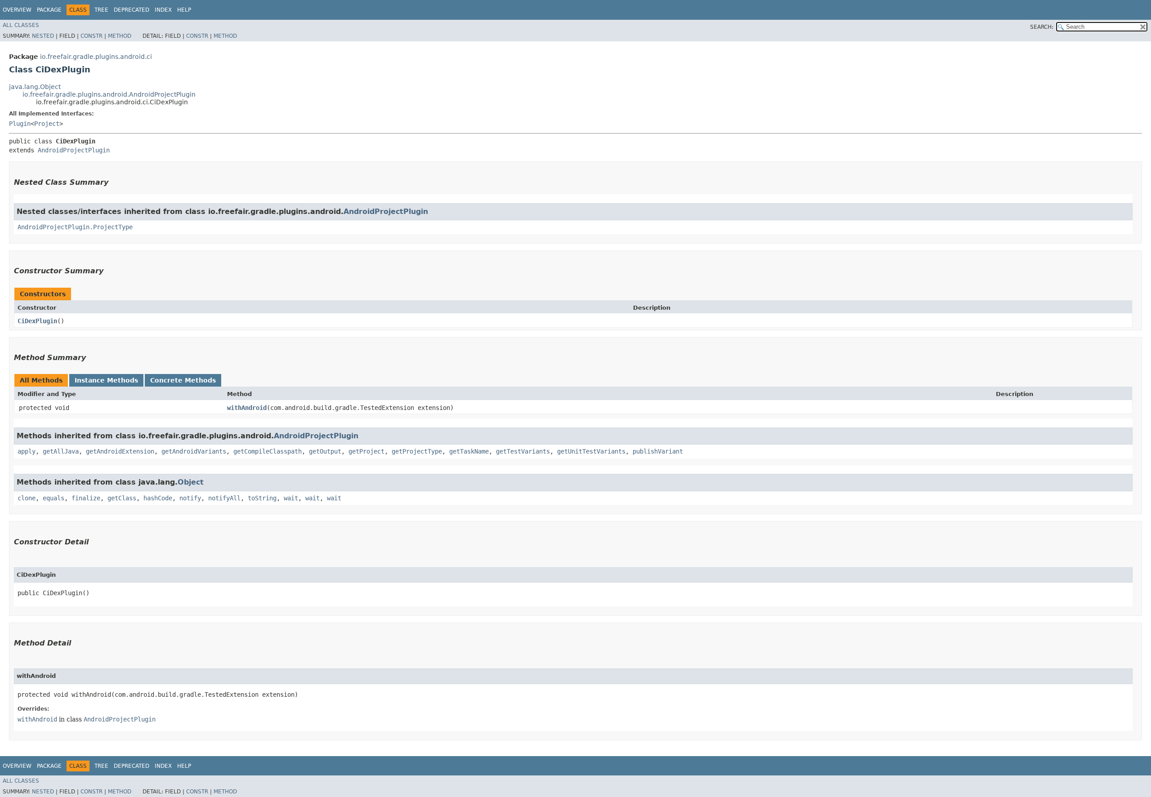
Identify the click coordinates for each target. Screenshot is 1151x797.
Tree (101, 10)
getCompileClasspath (267, 451)
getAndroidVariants (193, 451)
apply (27, 451)
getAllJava (61, 451)
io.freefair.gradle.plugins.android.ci (96, 56)
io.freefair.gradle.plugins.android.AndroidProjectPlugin (109, 94)
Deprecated (131, 10)
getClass (121, 498)
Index (163, 10)
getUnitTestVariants (591, 451)
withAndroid (247, 407)
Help (184, 10)
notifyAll (224, 498)
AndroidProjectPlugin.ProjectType (75, 227)
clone (27, 498)
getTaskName (469, 451)
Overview (17, 10)
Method (119, 36)
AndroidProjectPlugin (74, 150)
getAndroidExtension (120, 451)
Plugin (20, 123)
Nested (43, 36)
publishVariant (658, 451)
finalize (85, 498)
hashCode (157, 498)
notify (190, 498)
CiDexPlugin (37, 321)
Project (46, 123)
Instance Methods (106, 380)
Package (49, 10)
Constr (91, 36)
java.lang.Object (35, 86)
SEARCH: (1041, 27)
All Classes (21, 25)
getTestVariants (523, 451)
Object (191, 482)
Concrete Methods (183, 380)
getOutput (325, 451)
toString (262, 498)
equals (53, 498)
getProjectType (417, 451)
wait (291, 498)
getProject (366, 451)
